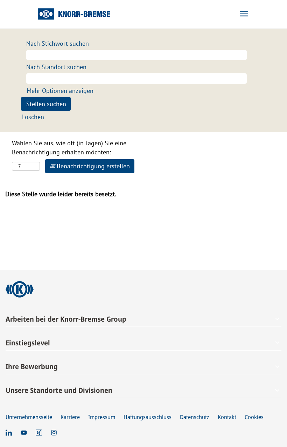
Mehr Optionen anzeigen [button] (60, 91)
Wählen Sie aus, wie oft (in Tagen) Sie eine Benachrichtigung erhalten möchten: (69, 147)
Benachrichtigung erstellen (92, 166)
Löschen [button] (33, 117)
